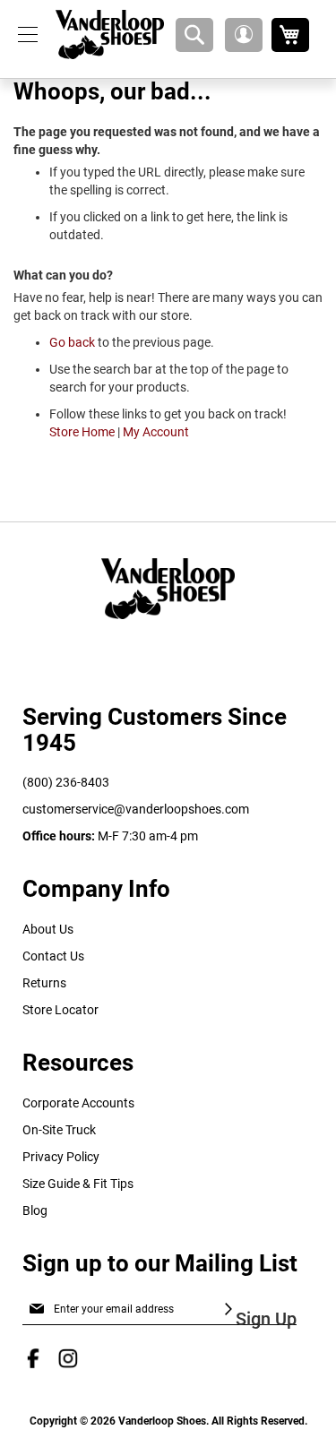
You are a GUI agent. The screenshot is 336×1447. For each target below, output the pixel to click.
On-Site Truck (59, 1130)
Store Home (82, 432)
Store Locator (60, 1010)
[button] (244, 35)
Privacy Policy (60, 1157)
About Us (47, 929)
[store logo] (110, 35)
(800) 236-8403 (65, 782)
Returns (44, 983)
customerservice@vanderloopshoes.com (135, 809)
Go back (72, 342)
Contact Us (53, 956)
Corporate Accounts (78, 1103)
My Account (156, 432)
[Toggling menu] (28, 34)
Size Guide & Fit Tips (78, 1183)
